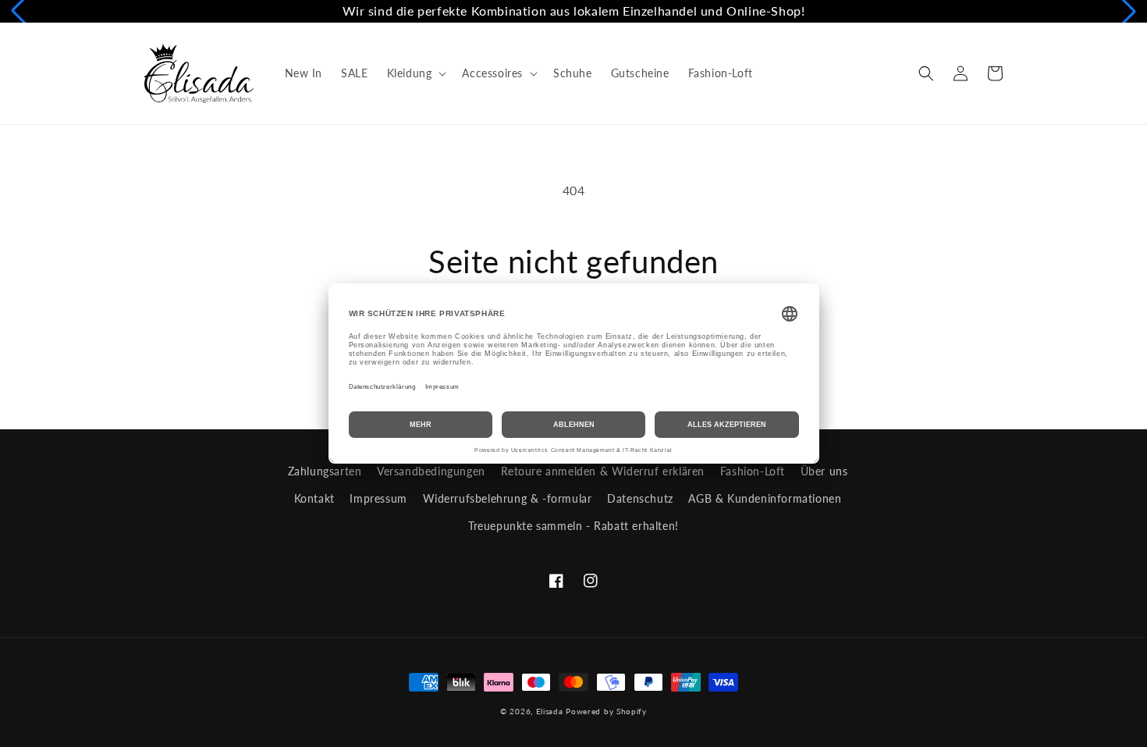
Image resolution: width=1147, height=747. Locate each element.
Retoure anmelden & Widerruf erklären (603, 471)
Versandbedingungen (431, 471)
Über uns (824, 471)
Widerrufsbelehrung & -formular (507, 498)
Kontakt (314, 498)
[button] (415, 73)
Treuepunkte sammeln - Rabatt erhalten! (573, 525)
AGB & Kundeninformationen (764, 498)
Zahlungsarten (325, 471)
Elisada (551, 711)
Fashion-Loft (752, 471)
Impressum (378, 498)
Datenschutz (640, 498)
